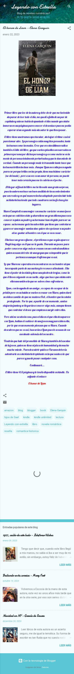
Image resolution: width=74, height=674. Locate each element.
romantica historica (28, 431)
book (43, 410)
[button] (69, 28)
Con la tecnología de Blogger (39, 660)
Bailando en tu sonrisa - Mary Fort (24, 575)
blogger (31, 410)
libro (34, 424)
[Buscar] (69, 7)
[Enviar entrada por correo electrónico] (5, 403)
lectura (60, 417)
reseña (8, 431)
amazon (9, 410)
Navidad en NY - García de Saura (23, 616)
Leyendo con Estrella (33, 7)
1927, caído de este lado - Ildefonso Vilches (28, 535)
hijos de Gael (11, 417)
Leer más (65, 564)
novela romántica (51, 424)
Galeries (45, 667)
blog (20, 410)
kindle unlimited (42, 417)
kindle (26, 417)
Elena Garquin (58, 410)
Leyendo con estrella (16, 424)
